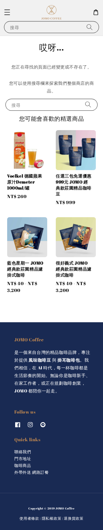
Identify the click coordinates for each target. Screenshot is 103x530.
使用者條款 (29, 518)
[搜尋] (89, 27)
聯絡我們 (22, 451)
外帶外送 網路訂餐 (31, 472)
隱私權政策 (52, 518)
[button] (7, 12)
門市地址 (22, 458)
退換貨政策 (74, 518)
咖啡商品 (22, 465)
